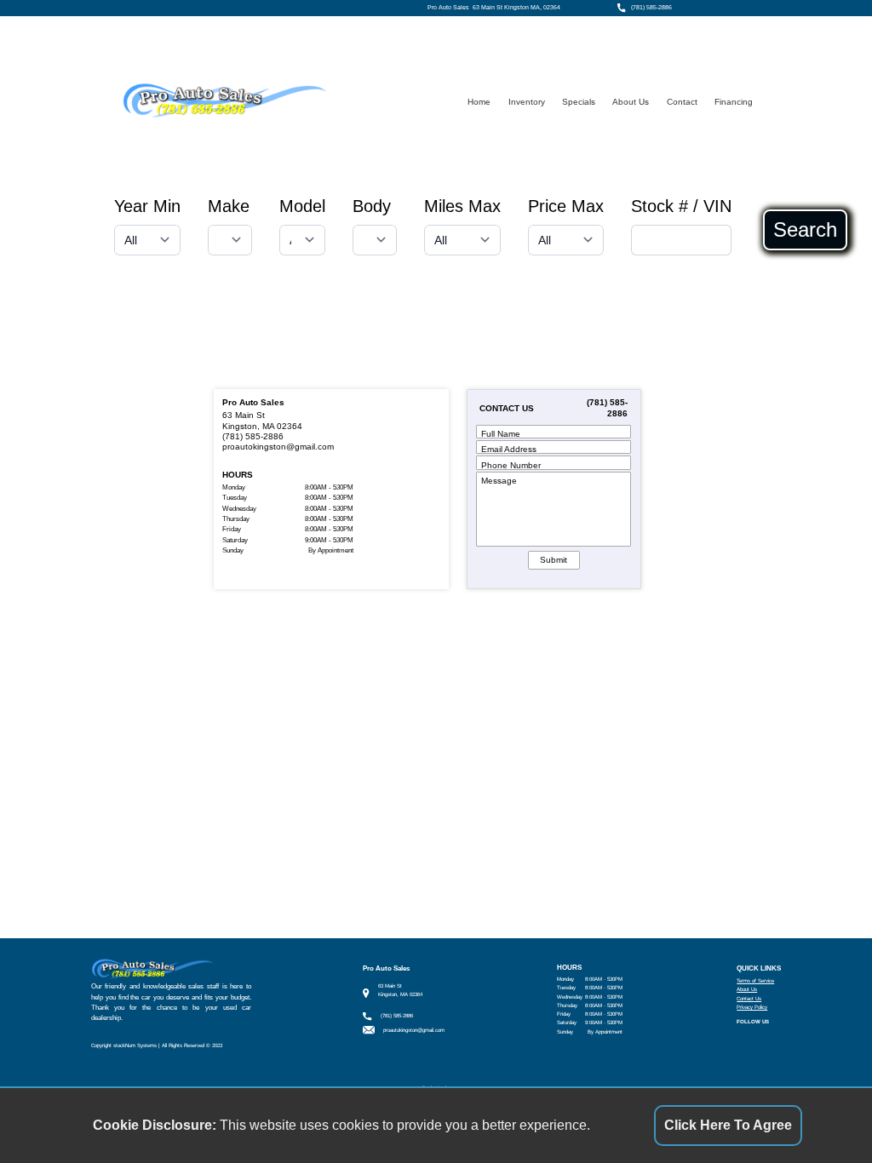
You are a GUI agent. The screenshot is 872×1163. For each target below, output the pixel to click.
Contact (682, 101)
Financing (733, 101)
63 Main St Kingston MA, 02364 (516, 7)
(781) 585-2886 (651, 7)
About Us (630, 101)
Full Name (500, 433)
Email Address (508, 449)
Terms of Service (755, 980)
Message (499, 480)
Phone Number (511, 465)
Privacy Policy (752, 1007)
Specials (578, 101)
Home (479, 101)
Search (805, 230)
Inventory (526, 101)
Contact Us (749, 998)
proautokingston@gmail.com (278, 446)
